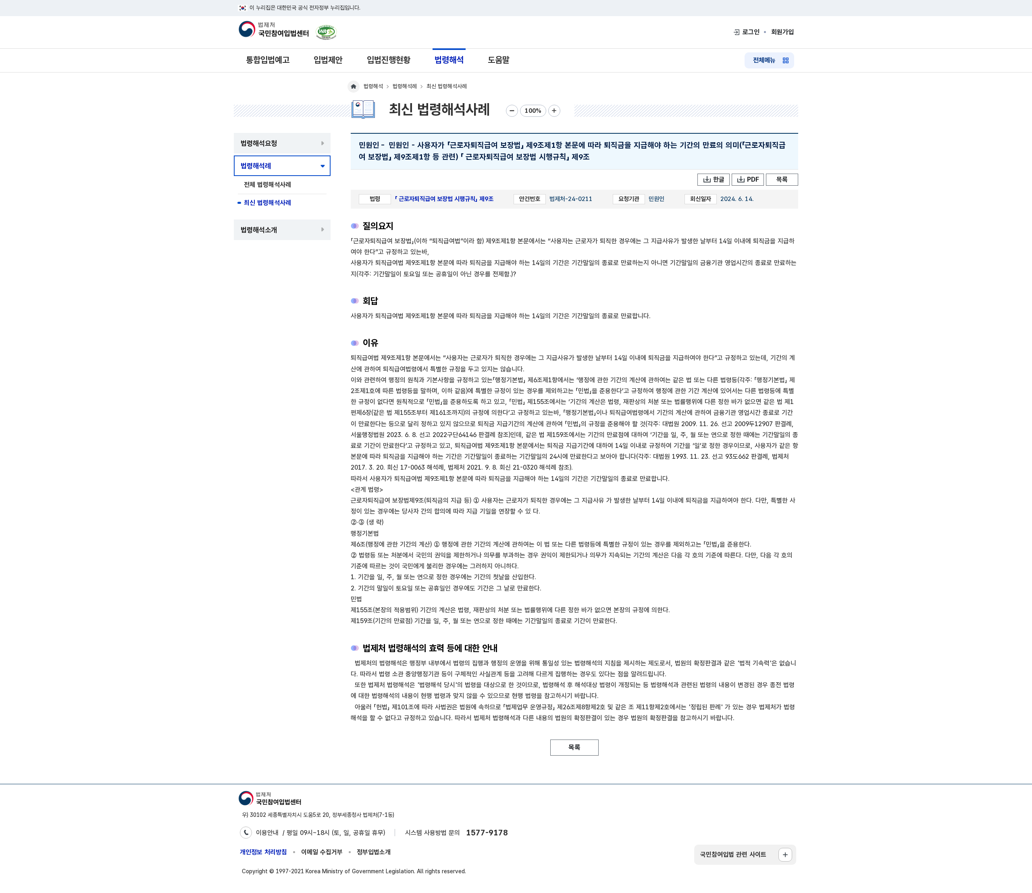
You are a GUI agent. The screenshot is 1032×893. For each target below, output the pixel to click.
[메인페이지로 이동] (273, 29)
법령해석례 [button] (256, 166)
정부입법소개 (374, 852)
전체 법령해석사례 (267, 185)
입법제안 (328, 60)
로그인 (751, 32)
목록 (782, 179)
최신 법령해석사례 (267, 203)
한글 (718, 179)
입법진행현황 (388, 60)
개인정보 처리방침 (263, 852)
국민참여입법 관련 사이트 (733, 854)
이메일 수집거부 (322, 852)
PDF (753, 179)
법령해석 (449, 60)
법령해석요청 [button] (259, 143)
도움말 (499, 60)
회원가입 (782, 32)
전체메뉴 (764, 60)
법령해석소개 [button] (259, 230)
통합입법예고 (267, 60)
